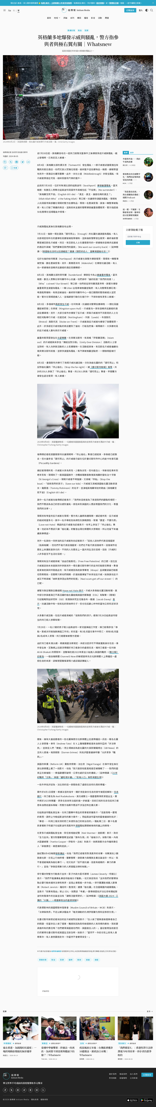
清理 (77, 825)
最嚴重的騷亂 (104, 274)
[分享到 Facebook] (17, 162)
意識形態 (71, 30)
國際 (71, 959)
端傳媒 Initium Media (19, 1099)
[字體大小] (9, 10)
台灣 (82, 1043)
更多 (132, 152)
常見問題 (113, 1078)
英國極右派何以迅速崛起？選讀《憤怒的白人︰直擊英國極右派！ (75, 251)
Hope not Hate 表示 (72, 590)
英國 (88, 959)
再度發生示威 (62, 304)
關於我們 (113, 1074)
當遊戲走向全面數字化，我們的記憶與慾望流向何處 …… (131, 177)
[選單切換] (59, 18)
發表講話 (59, 853)
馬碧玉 (5, 1055)
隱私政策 (35, 1099)
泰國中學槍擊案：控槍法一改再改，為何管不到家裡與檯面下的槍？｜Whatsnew (57, 1051)
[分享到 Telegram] (22, 162)
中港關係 (7, 1043)
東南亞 (45, 1043)
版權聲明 (123, 1078)
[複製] (5, 162)
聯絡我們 (123, 1074)
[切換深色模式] (145, 10)
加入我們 (133, 1074)
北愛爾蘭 (61, 337)
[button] (56, 18)
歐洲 (79, 959)
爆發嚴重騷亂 (104, 185)
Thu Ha (44, 1059)
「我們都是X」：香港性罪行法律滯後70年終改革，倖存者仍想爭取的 (135, 1051)
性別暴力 (122, 1043)
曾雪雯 (120, 1059)
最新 (126, 152)
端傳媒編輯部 (56, 951)
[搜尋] (150, 10)
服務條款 (44, 1099)
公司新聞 (133, 1078)
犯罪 (86, 30)
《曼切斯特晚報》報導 (101, 367)
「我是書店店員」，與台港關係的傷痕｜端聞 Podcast (131, 194)
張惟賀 (81, 1059)
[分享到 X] (11, 162)
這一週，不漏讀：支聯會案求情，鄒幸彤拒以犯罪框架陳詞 (131, 212)
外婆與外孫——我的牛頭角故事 (131, 160)
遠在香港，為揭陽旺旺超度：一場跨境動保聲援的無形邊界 (19, 1049)
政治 (80, 30)
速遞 (96, 959)
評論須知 (45, 991)
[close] (153, 3)
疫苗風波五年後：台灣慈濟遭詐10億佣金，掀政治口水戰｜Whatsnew (96, 1051)
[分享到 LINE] (28, 162)
